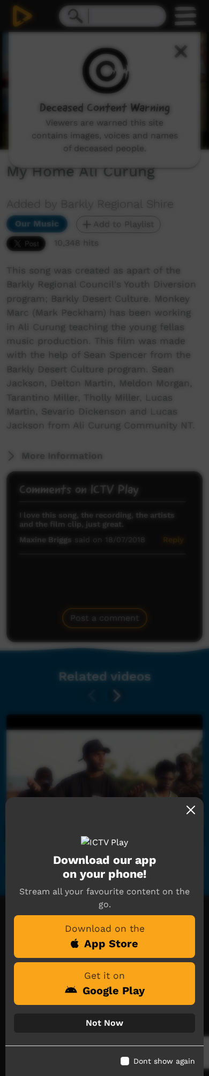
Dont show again (164, 1061)
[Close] (190, 809)
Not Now (104, 1023)
